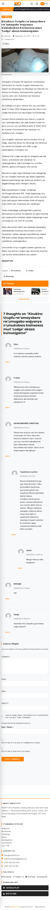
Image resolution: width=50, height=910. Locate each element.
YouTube (31, 877)
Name (4, 679)
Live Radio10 (6, 843)
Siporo (4, 837)
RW (42, 3)
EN (47, 3)
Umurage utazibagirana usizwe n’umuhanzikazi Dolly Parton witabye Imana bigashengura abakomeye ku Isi (19, 290)
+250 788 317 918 (11, 866)
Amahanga (5, 834)
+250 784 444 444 (11, 862)
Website (4, 703)
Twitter (30, 271)
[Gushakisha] (31, 3)
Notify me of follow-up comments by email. (21, 743)
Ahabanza (5, 828)
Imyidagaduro (6, 840)
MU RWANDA (6, 17)
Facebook (17, 271)
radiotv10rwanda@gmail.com (15, 859)
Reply (7, 362)
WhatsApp (10, 276)
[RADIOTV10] (17, 4)
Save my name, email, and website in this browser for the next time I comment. (26, 716)
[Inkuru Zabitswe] (36, 3)
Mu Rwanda (6, 831)
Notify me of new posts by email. (16, 751)
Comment (6, 657)
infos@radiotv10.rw (11, 855)
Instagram (42, 877)
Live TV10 (5, 846)
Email (4, 691)
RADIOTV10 (15, 907)
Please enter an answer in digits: (16, 723)
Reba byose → (25, 299)
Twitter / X (19, 877)
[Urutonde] (3, 3)
